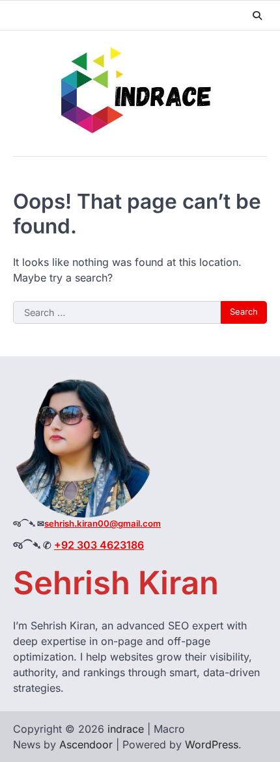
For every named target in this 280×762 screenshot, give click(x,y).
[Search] (257, 15)
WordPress (211, 744)
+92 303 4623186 (99, 544)
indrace (125, 728)
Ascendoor (86, 744)
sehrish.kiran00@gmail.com (102, 523)
